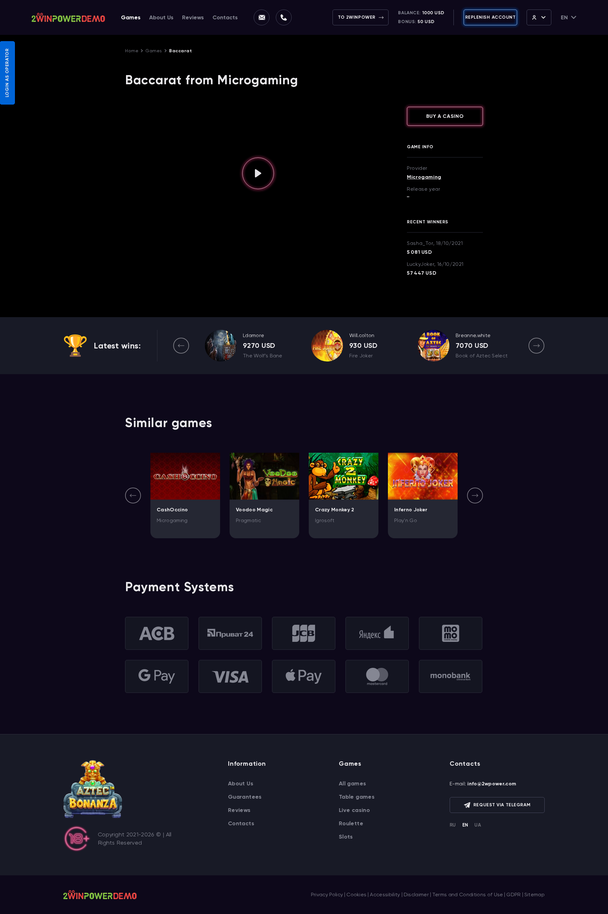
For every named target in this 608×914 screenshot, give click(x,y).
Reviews (193, 17)
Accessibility (385, 895)
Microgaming (424, 177)
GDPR (513, 895)
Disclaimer (416, 895)
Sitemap (534, 895)
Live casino (354, 810)
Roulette (351, 823)
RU (453, 825)
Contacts (225, 17)
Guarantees (245, 796)
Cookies (356, 895)
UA (477, 825)
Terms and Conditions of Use (467, 895)
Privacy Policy (327, 895)
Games (131, 17)
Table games (357, 796)
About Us (161, 17)
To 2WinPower (357, 17)
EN (465, 825)
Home (131, 50)
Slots (346, 836)
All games (352, 783)
